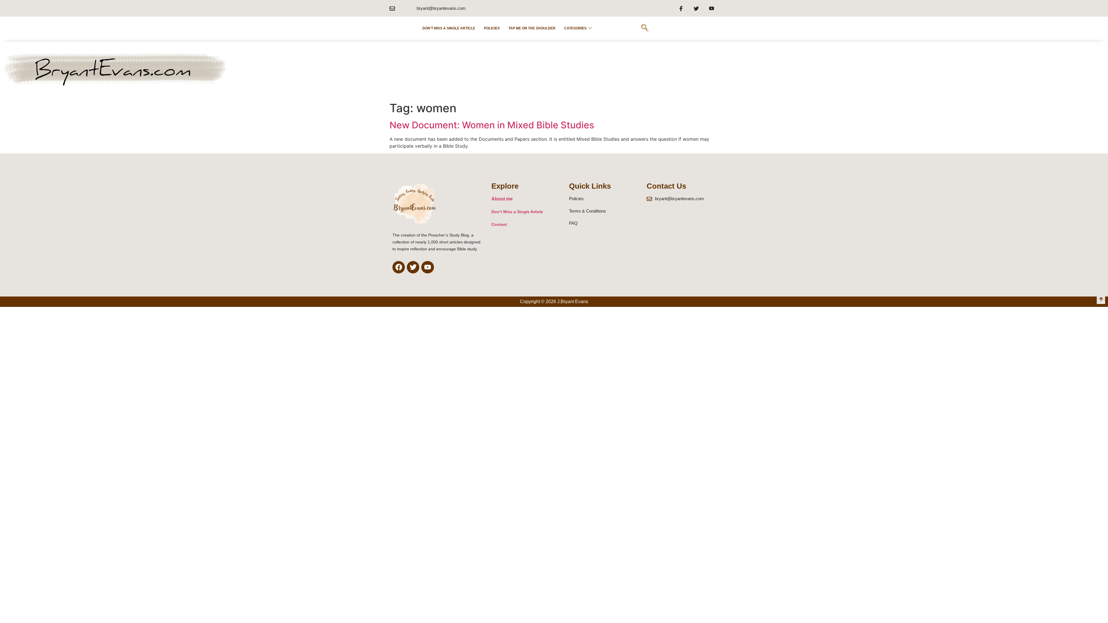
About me (502, 198)
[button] (644, 28)
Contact (499, 224)
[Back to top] (1101, 300)
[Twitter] (696, 8)
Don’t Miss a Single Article (448, 28)
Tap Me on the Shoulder (531, 28)
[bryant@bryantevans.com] (392, 8)
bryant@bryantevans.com (441, 8)
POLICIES (492, 28)
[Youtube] (711, 8)
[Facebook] (680, 8)
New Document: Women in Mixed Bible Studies (492, 125)
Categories (575, 28)
